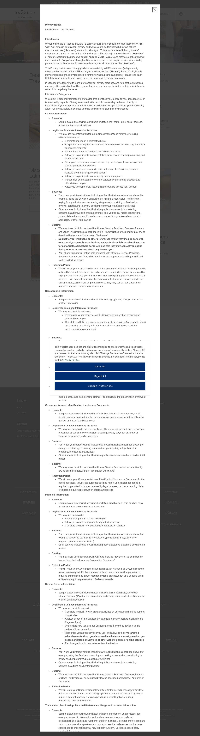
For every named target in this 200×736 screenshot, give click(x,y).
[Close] (154, 9)
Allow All (100, 366)
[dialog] (100, 368)
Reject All (100, 376)
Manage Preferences (100, 385)
